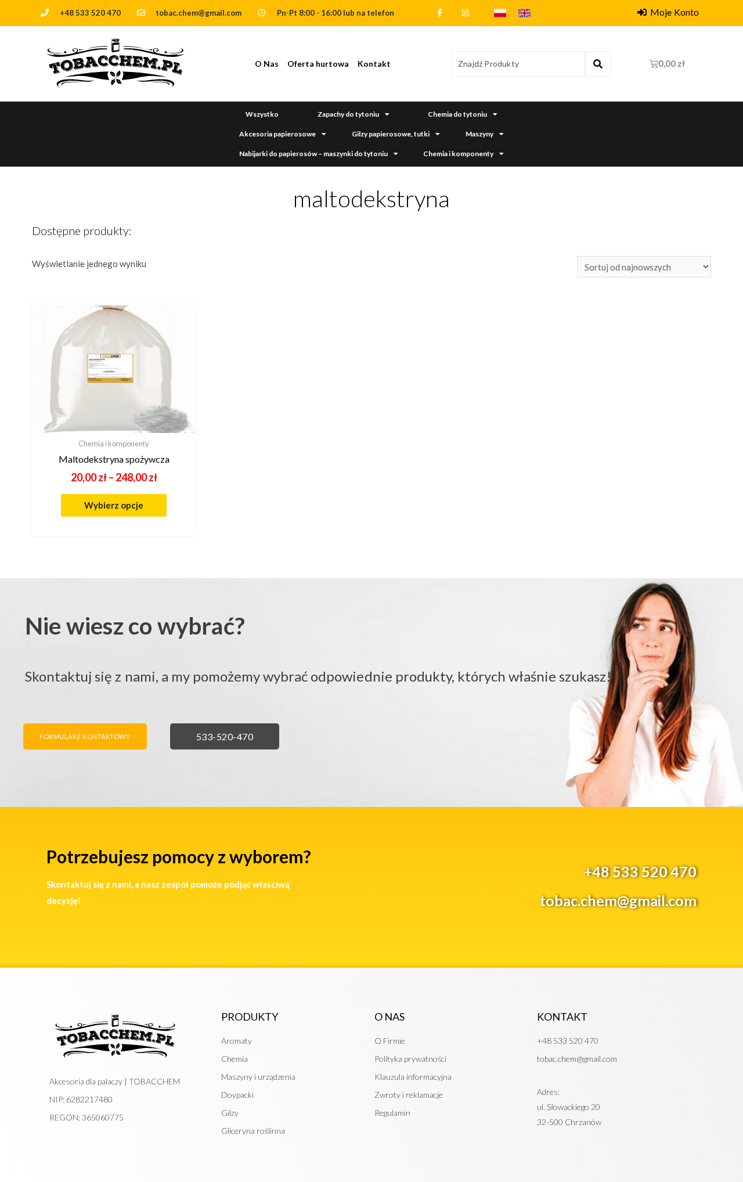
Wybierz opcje (113, 505)
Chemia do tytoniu (457, 114)
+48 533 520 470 (90, 12)
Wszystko (262, 114)
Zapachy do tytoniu (348, 114)
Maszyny (479, 133)
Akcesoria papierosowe (277, 133)
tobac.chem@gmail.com (618, 900)
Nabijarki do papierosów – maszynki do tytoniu (313, 153)
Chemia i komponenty (458, 153)
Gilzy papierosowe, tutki (391, 133)
